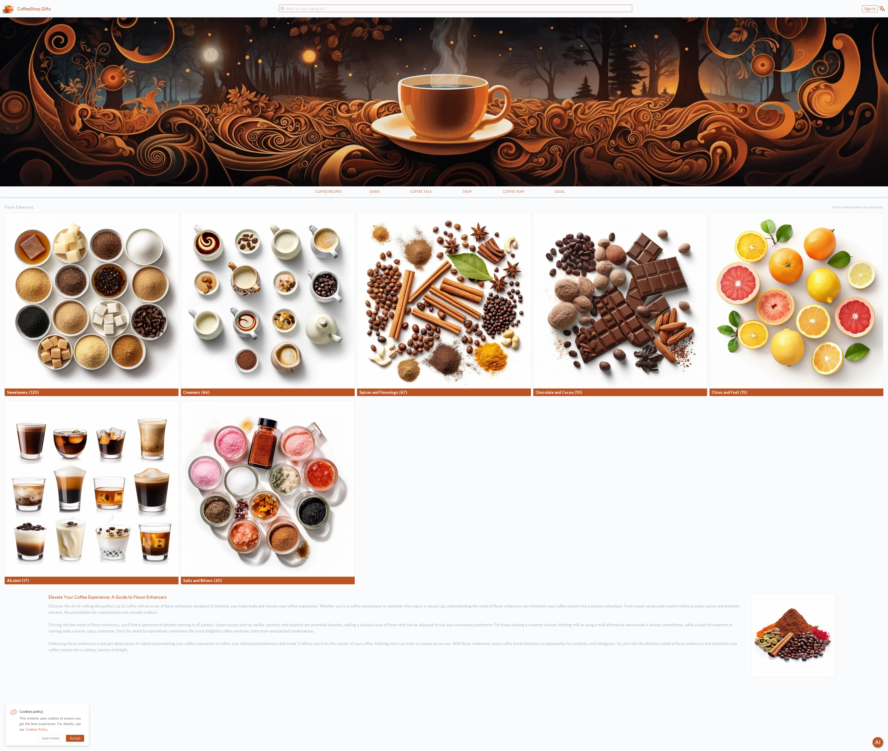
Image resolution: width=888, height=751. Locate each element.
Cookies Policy (36, 729)
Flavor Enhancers (19, 207)
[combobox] (455, 9)
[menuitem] (869, 8)
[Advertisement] (444, 714)
